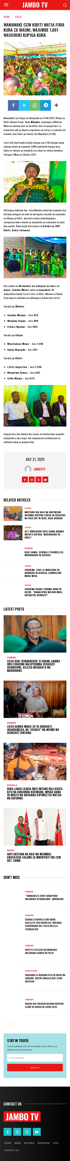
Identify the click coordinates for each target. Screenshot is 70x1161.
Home (7, 17)
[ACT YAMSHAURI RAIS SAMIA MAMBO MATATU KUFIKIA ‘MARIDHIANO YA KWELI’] (13, 532)
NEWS (10, 850)
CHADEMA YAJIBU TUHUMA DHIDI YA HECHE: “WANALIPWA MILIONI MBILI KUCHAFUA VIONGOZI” (43, 592)
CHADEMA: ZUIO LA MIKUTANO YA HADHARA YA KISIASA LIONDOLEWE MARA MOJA (43, 573)
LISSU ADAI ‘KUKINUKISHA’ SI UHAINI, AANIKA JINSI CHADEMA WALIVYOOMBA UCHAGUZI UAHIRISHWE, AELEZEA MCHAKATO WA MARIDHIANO (33, 666)
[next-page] (11, 1022)
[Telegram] (45, 105)
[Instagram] (32, 479)
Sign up (35, 1067)
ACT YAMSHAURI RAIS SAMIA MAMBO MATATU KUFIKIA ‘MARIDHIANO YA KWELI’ (44, 534)
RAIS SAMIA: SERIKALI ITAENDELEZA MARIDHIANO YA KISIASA (44, 553)
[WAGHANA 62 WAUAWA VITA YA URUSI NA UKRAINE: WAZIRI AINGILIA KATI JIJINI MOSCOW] (13, 976)
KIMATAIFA (31, 971)
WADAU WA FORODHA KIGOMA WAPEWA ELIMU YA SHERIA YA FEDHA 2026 (44, 1005)
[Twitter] (24, 105)
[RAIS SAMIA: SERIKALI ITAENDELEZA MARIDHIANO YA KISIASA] (13, 552)
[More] (56, 105)
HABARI (29, 548)
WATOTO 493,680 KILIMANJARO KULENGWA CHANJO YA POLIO (41, 951)
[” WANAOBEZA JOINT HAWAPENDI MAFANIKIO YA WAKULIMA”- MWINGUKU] (13, 895)
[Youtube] (45, 479)
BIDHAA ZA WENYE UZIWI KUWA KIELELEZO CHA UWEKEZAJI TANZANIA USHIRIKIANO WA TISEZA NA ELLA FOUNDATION (43, 924)
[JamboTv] (28, 469)
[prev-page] (6, 1022)
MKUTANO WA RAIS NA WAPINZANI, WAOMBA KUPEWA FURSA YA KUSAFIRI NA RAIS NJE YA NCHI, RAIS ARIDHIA (45, 515)
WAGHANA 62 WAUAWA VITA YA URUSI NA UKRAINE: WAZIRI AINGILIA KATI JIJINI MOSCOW (45, 978)
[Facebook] (13, 105)
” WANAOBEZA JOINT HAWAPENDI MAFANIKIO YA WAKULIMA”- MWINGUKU (44, 897)
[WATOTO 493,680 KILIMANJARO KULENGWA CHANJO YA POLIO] (13, 949)
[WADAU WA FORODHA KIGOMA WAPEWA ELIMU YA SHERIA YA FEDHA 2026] (13, 1003)
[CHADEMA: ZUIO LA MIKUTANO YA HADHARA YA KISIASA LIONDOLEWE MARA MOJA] (13, 571)
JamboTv (39, 469)
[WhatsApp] (34, 105)
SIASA (18, 17)
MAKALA (12, 785)
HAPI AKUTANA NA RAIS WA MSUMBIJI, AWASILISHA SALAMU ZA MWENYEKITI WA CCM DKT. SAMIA (34, 857)
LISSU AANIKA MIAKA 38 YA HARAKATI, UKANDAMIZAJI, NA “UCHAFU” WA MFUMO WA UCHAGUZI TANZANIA (33, 729)
